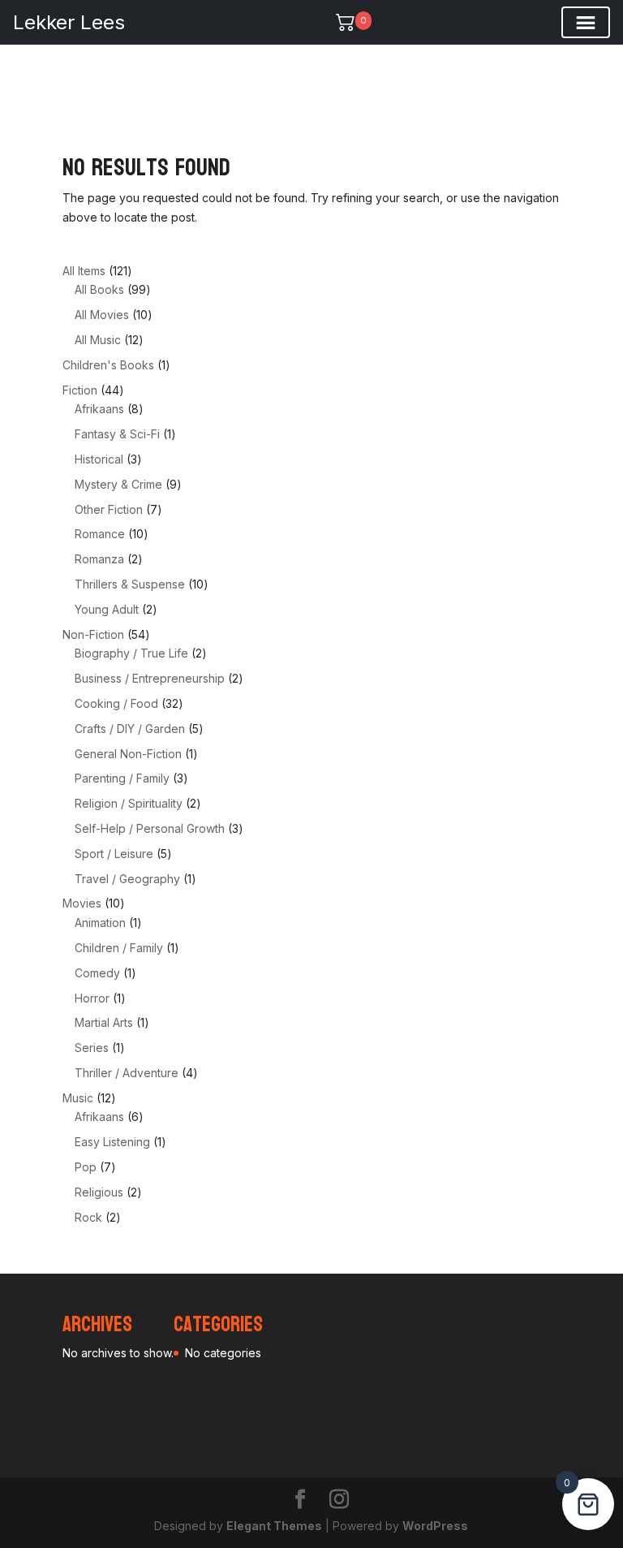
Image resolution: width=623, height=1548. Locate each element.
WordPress (435, 1526)
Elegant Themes (274, 1526)
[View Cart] (345, 21)
